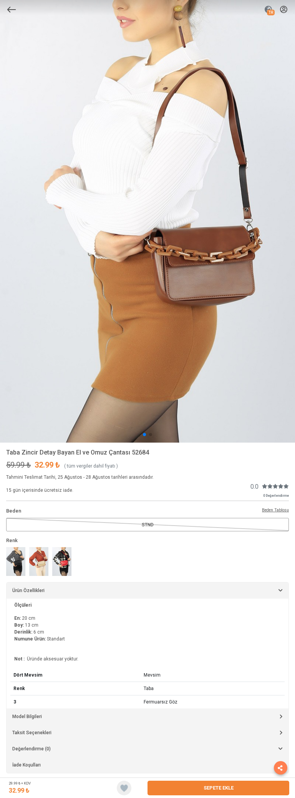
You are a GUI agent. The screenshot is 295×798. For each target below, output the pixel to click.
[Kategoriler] (11, 9)
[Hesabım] (283, 10)
